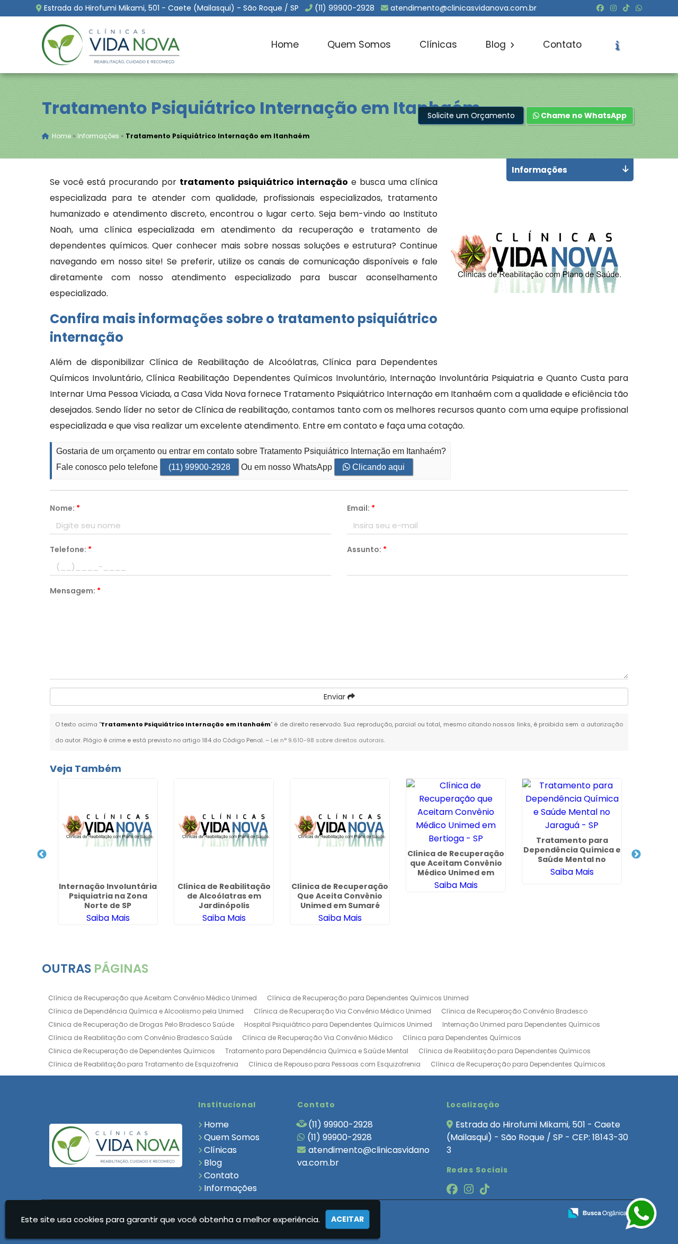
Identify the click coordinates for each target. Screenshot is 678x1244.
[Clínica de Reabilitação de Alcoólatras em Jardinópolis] (223, 828)
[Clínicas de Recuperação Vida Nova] (115, 1145)
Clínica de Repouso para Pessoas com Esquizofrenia (334, 1064)
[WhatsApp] (639, 8)
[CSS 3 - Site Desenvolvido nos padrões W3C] (512, 1213)
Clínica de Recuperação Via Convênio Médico (317, 1037)
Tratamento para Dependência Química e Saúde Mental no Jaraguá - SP (572, 854)
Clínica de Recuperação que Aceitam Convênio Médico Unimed (152, 997)
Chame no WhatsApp (583, 115)
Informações (230, 1188)
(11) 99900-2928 (344, 8)
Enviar (335, 696)
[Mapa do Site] (447, 1213)
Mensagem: (75, 590)
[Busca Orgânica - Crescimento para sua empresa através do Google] (597, 1212)
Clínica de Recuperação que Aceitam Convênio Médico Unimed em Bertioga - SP (455, 867)
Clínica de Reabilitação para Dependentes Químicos (504, 1050)
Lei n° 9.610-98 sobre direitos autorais (327, 740)
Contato (562, 44)
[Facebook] (600, 8)
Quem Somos (359, 44)
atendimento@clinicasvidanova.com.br (463, 8)
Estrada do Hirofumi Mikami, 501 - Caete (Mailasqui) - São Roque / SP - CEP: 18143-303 (537, 1137)
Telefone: (71, 549)
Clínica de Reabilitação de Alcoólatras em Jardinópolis (224, 896)
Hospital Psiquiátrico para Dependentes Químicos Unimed (338, 1024)
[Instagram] (613, 8)
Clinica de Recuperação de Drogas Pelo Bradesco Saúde (141, 1024)
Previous (42, 854)
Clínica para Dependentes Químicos (462, 1037)
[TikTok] (626, 8)
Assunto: (367, 549)
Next (636, 854)
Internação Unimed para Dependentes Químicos (521, 1024)
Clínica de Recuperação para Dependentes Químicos (518, 1064)
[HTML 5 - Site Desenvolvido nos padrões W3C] (475, 1213)
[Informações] (617, 45)
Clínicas (438, 44)
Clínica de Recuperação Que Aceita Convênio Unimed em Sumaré (339, 896)
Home (285, 44)
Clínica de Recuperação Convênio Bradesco (514, 1011)
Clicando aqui (377, 467)
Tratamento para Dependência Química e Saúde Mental (316, 1050)
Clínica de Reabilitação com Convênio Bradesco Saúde (140, 1037)
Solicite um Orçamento (471, 115)
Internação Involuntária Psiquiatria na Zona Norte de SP (108, 896)
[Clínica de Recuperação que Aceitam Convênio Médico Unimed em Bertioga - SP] (455, 812)
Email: (361, 508)
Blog (497, 44)
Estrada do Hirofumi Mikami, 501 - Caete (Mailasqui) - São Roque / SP (171, 8)
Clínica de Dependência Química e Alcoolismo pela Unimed (146, 1011)
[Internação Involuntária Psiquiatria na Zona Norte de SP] (107, 828)
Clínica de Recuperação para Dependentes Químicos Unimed (368, 997)
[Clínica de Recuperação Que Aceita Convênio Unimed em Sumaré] (339, 828)
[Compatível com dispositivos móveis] (548, 1213)
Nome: (65, 508)
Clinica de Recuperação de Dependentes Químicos (131, 1050)
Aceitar (347, 1219)
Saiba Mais (108, 918)
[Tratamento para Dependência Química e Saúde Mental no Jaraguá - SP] (571, 805)
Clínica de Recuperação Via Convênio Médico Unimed (342, 1011)
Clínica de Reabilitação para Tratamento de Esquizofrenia (143, 1064)
